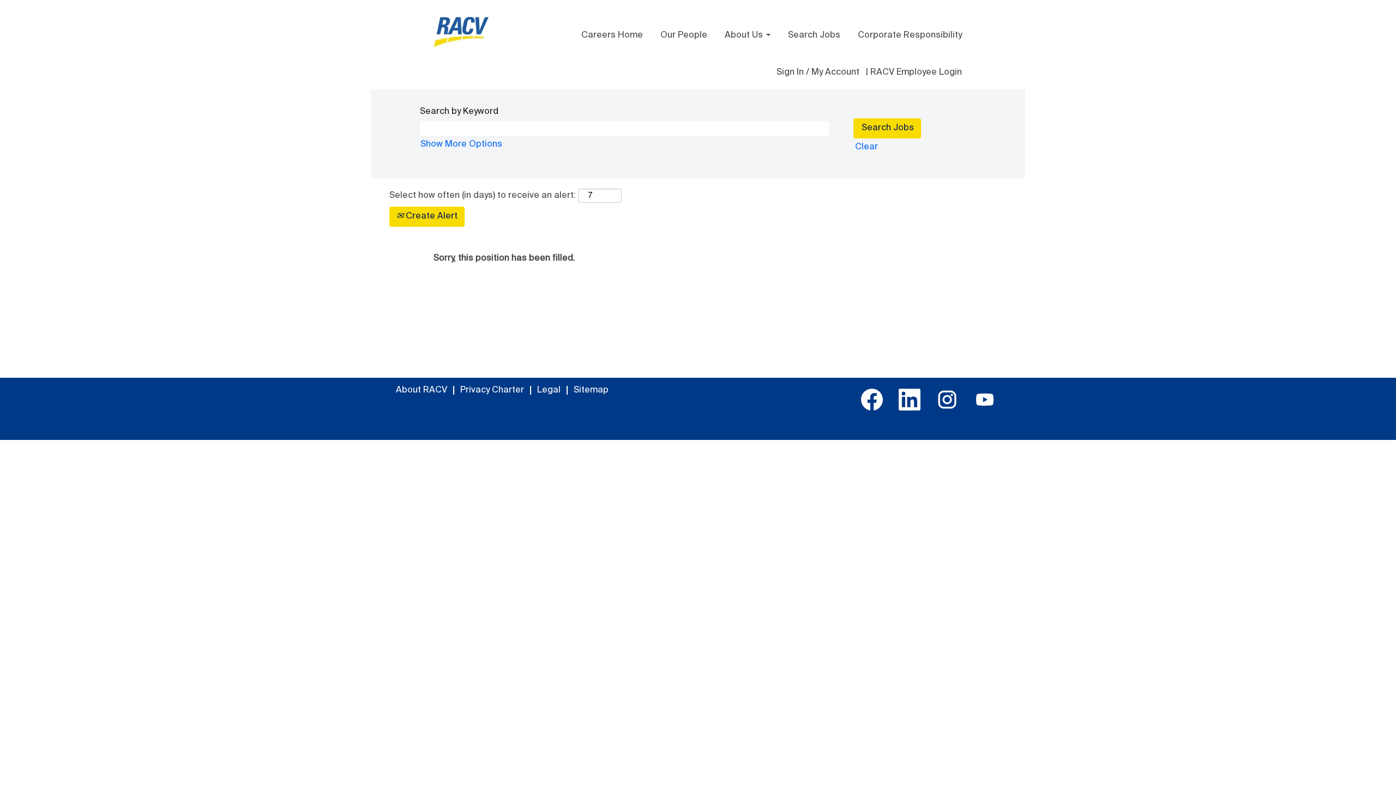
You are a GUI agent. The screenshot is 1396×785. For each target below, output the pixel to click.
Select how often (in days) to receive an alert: (482, 195)
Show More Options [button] (461, 144)
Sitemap (591, 390)
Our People (683, 35)
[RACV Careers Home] (461, 31)
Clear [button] (866, 147)
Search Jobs (814, 35)
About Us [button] (745, 35)
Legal (549, 390)
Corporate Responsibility (910, 35)
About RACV (421, 390)
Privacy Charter (492, 390)
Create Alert (431, 216)
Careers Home (612, 35)
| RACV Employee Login (914, 72)
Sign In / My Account (818, 72)
